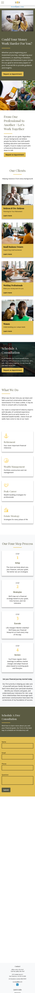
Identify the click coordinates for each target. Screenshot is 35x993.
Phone (4, 764)
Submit (6, 790)
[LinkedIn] (17, 984)
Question (5, 775)
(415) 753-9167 (19, 969)
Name (4, 742)
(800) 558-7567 (20, 971)
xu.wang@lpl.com (17, 982)
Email (4, 753)
